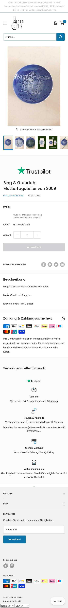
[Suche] (60, 37)
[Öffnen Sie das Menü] (5, 23)
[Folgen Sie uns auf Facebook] (5, 565)
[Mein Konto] (55, 23)
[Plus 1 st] (37, 235)
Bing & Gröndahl (13, 195)
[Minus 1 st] (17, 235)
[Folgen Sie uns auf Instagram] (12, 565)
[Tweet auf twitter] (56, 264)
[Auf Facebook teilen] (43, 264)
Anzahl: (7, 235)
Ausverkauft (34, 247)
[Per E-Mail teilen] (62, 264)
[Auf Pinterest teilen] (50, 264)
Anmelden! (14, 539)
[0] (62, 23)
